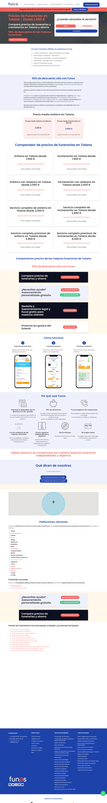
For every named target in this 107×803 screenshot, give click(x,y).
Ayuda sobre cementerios (84, 768)
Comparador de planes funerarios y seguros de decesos (64, 739)
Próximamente (87, 26)
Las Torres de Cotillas (16, 559)
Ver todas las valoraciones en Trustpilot (54, 481)
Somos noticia (35, 743)
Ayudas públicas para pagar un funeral (88, 752)
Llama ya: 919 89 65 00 (79, 9)
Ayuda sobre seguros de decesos (86, 763)
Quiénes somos (35, 739)
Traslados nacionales (60, 780)
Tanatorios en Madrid (60, 773)
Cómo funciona (35, 736)
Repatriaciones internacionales (62, 782)
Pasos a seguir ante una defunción (87, 736)
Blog (32, 752)
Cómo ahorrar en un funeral (85, 747)
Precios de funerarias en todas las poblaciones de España (27, 650)
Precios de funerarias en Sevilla (20, 635)
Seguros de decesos (59, 743)
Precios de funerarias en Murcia (20, 644)
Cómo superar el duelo (83, 765)
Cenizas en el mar (59, 787)
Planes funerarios (59, 745)
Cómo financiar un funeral (84, 749)
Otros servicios (69, 4)
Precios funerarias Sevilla (61, 766)
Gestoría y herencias (55, 4)
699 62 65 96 (16, 739)
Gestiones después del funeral (85, 741)
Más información (70, 310)
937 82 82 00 (23, 736)
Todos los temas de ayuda (84, 770)
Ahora (66, 26)
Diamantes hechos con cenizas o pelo (64, 789)
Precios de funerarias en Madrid (20, 629)
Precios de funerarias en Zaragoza (21, 637)
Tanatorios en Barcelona (61, 771)
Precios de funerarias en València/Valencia (23, 633)
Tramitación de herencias (61, 755)
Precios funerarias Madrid (61, 759)
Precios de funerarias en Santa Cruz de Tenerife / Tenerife (28, 648)
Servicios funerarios (29, 4)
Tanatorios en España (60, 769)
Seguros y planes (42, 4)
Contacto (34, 745)
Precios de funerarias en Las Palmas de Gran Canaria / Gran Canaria (30, 646)
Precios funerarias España (61, 775)
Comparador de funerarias (61, 736)
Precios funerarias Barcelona (62, 762)
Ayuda (77, 4)
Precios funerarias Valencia (61, 764)
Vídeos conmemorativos (61, 785)
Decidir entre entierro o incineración (87, 739)
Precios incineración (59, 778)
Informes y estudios (36, 748)
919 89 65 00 (15, 736)
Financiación (57, 757)
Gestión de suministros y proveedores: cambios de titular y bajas (64, 752)
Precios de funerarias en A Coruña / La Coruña (24, 641)
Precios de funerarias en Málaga (20, 642)
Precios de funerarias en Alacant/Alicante (23, 639)
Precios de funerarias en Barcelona (21, 631)
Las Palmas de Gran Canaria (18, 588)
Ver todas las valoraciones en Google (53, 477)
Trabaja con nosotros (37, 741)
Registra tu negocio (36, 750)
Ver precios (76, 31)
